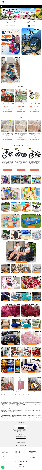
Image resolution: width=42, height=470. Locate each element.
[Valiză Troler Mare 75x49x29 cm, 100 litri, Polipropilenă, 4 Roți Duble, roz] (21, 384)
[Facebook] (17, 438)
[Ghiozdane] (11, 41)
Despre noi (3, 451)
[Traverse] (11, 69)
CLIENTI (16, 449)
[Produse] (2, 7)
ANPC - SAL (17, 456)
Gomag (32, 466)
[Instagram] (25, 438)
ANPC (16, 455)
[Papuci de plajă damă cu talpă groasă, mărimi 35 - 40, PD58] (34, 95)
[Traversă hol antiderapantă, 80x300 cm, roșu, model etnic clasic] (7, 384)
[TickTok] (23, 438)
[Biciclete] (21, 14)
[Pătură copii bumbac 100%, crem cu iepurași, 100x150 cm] (21, 126)
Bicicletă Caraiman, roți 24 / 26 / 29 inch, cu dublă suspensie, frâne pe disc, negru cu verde (34, 162)
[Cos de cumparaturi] (40, 6)
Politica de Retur (17, 452)
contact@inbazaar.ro (22, 445)
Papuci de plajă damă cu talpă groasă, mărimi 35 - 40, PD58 (34, 103)
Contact (3, 456)
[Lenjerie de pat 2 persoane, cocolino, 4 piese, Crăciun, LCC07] (7, 95)
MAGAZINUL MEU (5, 449)
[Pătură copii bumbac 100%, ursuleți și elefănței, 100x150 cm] (7, 126)
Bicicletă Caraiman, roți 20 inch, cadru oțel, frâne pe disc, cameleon (21, 162)
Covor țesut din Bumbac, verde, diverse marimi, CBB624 (21, 103)
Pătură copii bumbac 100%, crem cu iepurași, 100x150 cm (21, 134)
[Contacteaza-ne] (37, 6)
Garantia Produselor (18, 453)
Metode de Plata (17, 451)
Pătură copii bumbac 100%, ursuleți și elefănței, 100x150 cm (8, 134)
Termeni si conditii (5, 452)
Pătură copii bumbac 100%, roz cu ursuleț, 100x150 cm (34, 134)
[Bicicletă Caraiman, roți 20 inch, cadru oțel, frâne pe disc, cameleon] (21, 154)
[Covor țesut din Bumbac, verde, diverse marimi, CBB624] (21, 95)
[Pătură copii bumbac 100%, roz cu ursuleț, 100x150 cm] (34, 126)
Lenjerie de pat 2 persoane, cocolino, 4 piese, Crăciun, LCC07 (8, 103)
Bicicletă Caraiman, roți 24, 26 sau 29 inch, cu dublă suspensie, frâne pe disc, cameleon (8, 162)
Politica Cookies (4, 455)
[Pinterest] (19, 438)
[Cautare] (40, 3)
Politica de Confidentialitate (18, 431)
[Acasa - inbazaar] (6, 3)
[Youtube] (21, 438)
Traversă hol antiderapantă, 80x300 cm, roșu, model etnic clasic (13, 391)
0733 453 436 (21, 443)
